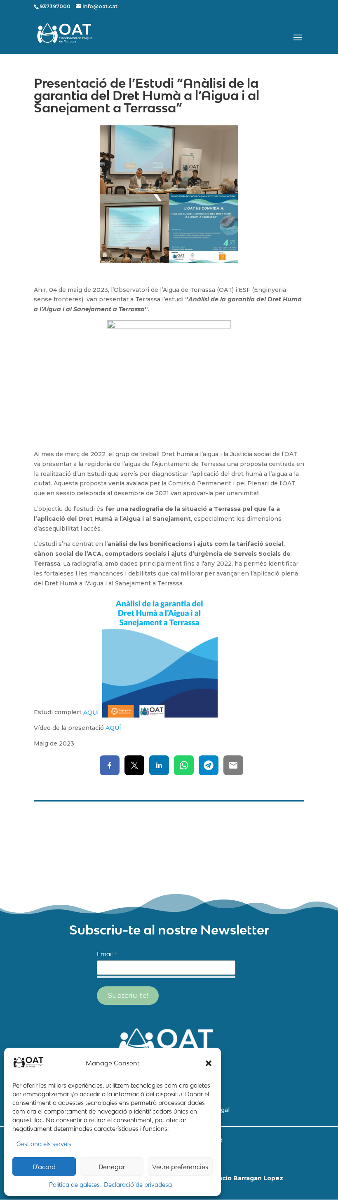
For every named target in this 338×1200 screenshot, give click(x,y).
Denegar (112, 1166)
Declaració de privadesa (138, 1184)
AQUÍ (92, 712)
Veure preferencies (180, 1166)
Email (107, 954)
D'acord (44, 1166)
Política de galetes (74, 1184)
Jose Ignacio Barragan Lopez (262, 865)
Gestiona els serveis (43, 1143)
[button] (208, 1063)
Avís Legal (289, 823)
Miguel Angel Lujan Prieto (268, 855)
